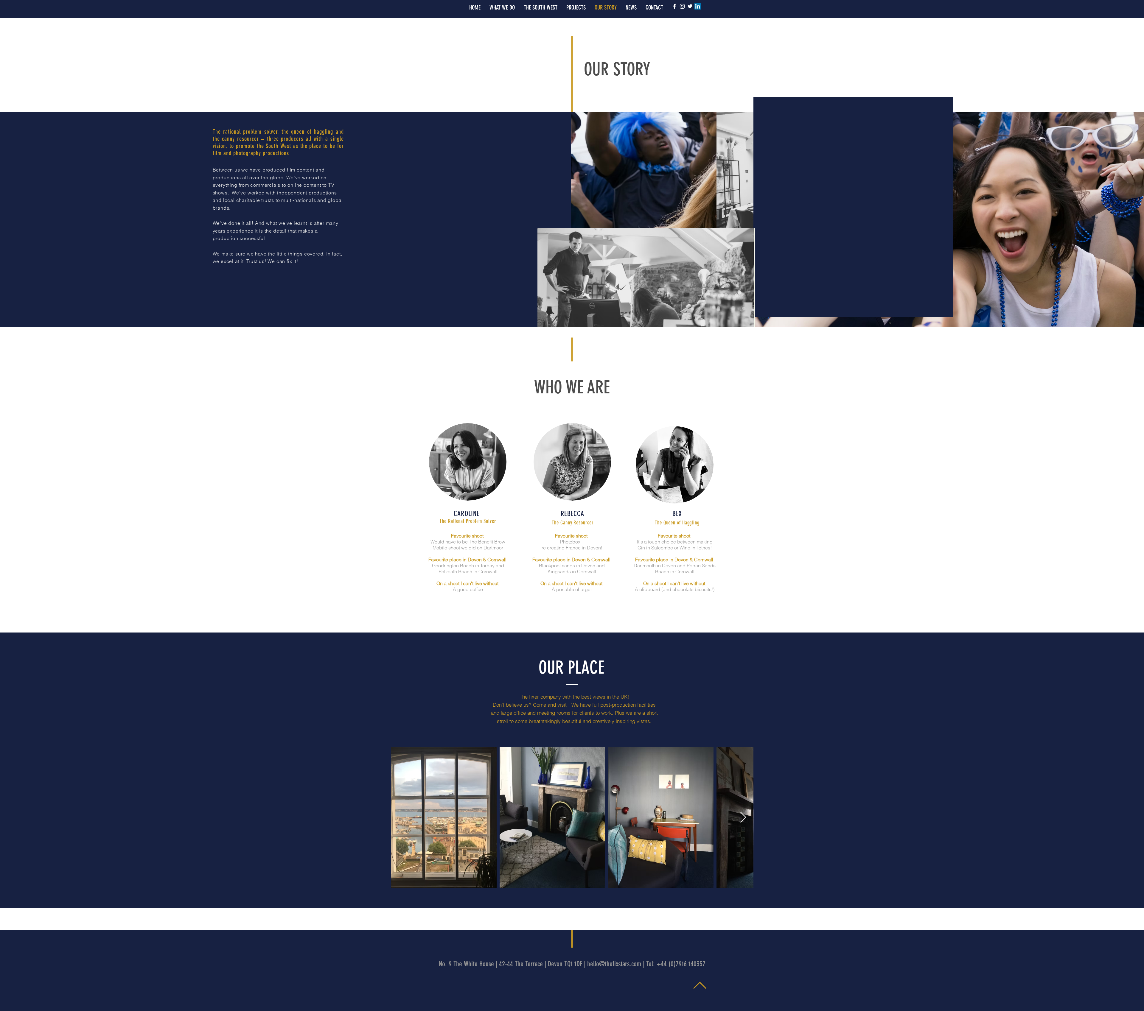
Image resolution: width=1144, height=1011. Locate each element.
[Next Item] (743, 817)
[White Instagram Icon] (682, 6)
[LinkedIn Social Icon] (697, 6)
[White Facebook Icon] (674, 6)
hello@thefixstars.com (614, 964)
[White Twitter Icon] (690, 6)
